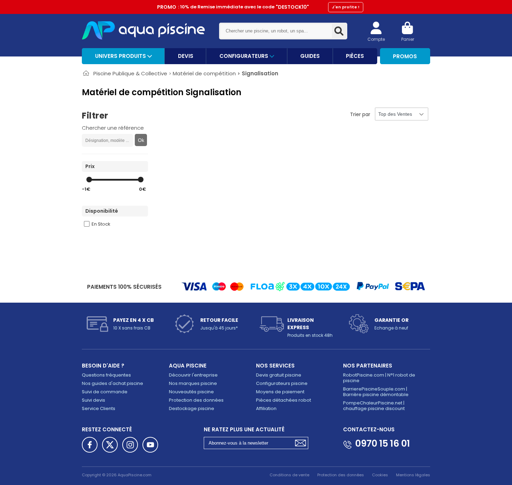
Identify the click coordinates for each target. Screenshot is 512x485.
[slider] (89, 179)
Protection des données (196, 400)
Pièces (355, 56)
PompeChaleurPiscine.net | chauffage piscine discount (374, 406)
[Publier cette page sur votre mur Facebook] (90, 445)
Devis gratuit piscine (278, 375)
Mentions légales (413, 475)
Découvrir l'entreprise (193, 375)
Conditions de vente (289, 475)
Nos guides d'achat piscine (112, 383)
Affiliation (266, 408)
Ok (141, 140)
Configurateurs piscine (282, 383)
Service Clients (98, 408)
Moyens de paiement (280, 391)
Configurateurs (244, 56)
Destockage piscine (191, 408)
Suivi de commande (104, 391)
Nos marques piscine (193, 383)
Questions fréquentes (106, 375)
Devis (185, 56)
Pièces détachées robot (283, 400)
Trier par (360, 114)
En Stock (101, 224)
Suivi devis (93, 400)
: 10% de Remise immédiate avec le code (258, 6)
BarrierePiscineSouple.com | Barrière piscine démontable (376, 392)
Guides (310, 56)
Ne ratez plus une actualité (244, 429)
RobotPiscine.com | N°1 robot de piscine (379, 378)
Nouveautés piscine (191, 391)
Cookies (380, 475)
